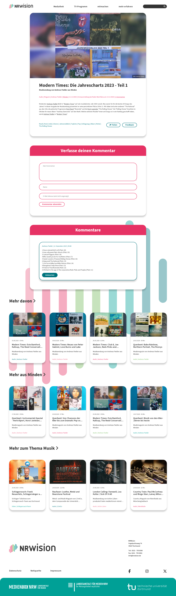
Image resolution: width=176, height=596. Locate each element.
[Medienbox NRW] (29, 586)
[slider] (88, 45)
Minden (65, 97)
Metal (98, 124)
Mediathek (59, 6)
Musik (41, 124)
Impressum (55, 570)
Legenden (94, 109)
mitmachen (102, 6)
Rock (68, 109)
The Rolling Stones (45, 126)
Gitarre (55, 124)
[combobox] (155, 6)
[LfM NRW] (88, 586)
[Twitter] (165, 571)
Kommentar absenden (51, 204)
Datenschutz (15, 570)
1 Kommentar (120, 97)
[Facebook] (129, 571)
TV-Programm (80, 6)
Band (72, 109)
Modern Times (69, 104)
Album (93, 124)
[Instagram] (147, 571)
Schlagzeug (86, 124)
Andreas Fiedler (52, 104)
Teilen (114, 125)
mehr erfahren (126, 6)
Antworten (49, 275)
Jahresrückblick (64, 124)
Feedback (129, 125)
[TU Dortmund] (147, 586)
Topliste (74, 124)
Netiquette (36, 570)
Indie (51, 124)
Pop (79, 124)
